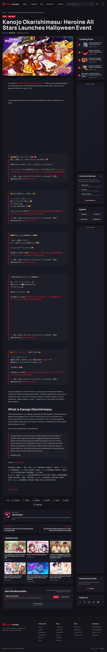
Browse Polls (77, 629)
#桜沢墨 (57, 211)
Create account (65, 596)
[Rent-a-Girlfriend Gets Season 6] (37, 547)
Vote (101, 578)
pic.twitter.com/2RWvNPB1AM (53, 172)
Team (39, 640)
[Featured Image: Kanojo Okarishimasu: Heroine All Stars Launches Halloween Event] (38, 56)
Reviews (58, 635)
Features (58, 640)
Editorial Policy (42, 632)
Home (4, 12)
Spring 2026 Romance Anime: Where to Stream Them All (13, 576)
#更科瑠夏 (57, 253)
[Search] (92, 4)
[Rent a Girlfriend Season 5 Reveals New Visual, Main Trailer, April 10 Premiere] (37, 568)
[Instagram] (89, 602)
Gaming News (11, 16)
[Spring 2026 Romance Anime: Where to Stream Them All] (15, 568)
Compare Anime (78, 635)
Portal (92, 648)
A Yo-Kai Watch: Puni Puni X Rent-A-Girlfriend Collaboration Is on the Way (15, 556)
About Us (40, 627)
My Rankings (95, 635)
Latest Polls (77, 627)
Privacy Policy (42, 635)
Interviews (59, 637)
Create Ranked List (97, 629)
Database (34, 4)
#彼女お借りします (20, 172)
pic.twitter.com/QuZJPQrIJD (34, 255)
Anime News (84, 219)
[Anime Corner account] (102, 4)
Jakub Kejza (12, 33)
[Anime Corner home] (11, 4)
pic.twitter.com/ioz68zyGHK (34, 213)
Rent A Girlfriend (13, 489)
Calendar (60, 4)
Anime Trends (77, 632)
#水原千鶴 (45, 360)
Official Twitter (18, 462)
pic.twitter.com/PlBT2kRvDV (22, 375)
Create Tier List (96, 632)
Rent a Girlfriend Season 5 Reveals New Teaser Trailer (60, 576)
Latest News (59, 627)
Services (40, 637)
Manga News (96, 219)
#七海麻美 (54, 297)
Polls (41, 4)
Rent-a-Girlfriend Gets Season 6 (37, 554)
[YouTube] (93, 602)
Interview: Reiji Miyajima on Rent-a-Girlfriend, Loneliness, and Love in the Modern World (60, 556)
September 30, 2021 (29, 179)
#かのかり (39, 211)
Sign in (56, 596)
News (4, 16)
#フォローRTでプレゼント (34, 172)
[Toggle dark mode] (97, 4)
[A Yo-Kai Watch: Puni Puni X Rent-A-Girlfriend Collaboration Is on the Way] (15, 547)
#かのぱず (57, 169)
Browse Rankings (96, 627)
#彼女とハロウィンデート (20, 352)
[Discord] (98, 602)
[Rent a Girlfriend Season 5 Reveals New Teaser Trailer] (60, 568)
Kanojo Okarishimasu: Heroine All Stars (30, 83)
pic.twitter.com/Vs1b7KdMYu (31, 299)
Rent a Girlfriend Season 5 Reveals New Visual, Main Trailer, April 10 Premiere (37, 577)
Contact (40, 629)
